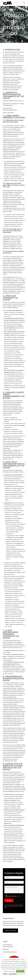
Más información (21, 974)
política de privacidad (8, 906)
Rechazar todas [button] (12, 974)
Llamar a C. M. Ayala (10, 930)
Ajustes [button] (5, 974)
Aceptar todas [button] (20, 971)
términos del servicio (16, 906)
